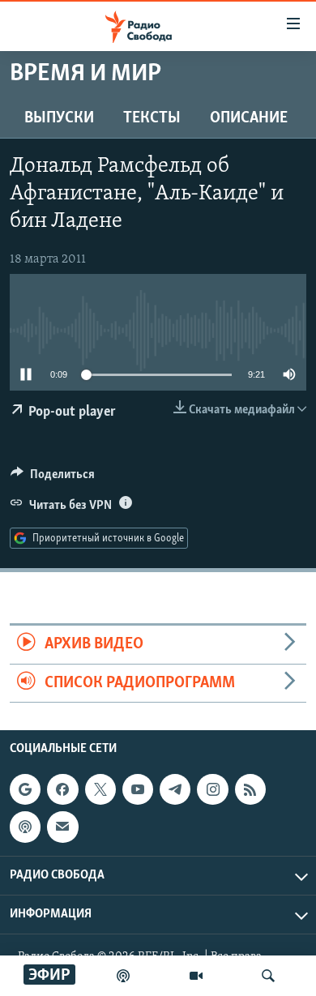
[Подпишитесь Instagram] (212, 789)
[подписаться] (62, 826)
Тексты (152, 118)
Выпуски (59, 118)
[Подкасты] (25, 826)
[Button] (53, 478)
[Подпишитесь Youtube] (137, 789)
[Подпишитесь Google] (25, 789)
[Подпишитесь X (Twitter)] (100, 789)
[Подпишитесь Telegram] (175, 789)
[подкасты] (123, 975)
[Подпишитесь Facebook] (62, 789)
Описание (249, 118)
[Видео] (196, 975)
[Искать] (268, 975)
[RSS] (250, 789)
